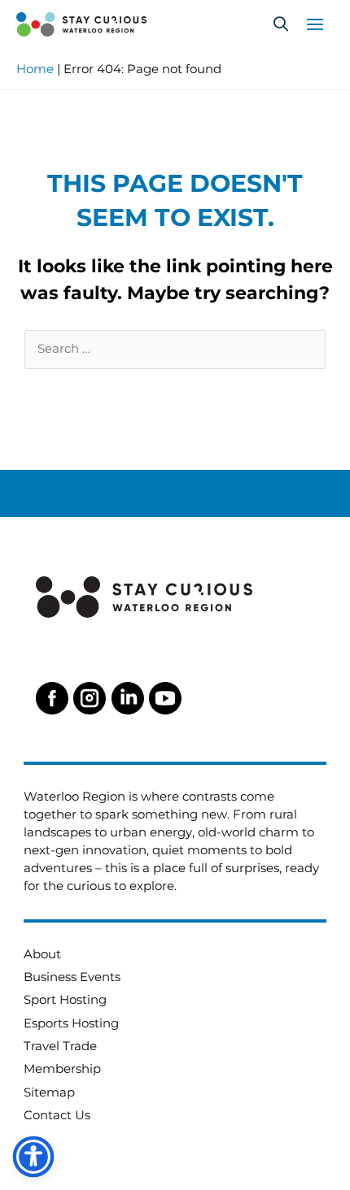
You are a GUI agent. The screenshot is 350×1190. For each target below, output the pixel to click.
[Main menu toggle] (315, 24)
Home (35, 69)
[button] (280, 24)
